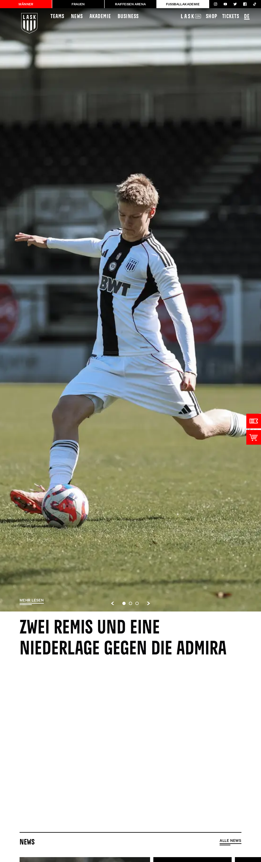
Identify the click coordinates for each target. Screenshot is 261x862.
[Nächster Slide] (148, 603)
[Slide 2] (130, 603)
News (77, 16)
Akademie (100, 16)
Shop (211, 16)
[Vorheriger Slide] (112, 603)
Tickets (230, 16)
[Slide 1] (124, 603)
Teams (57, 16)
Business (128, 16)
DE (247, 16)
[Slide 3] (137, 603)
